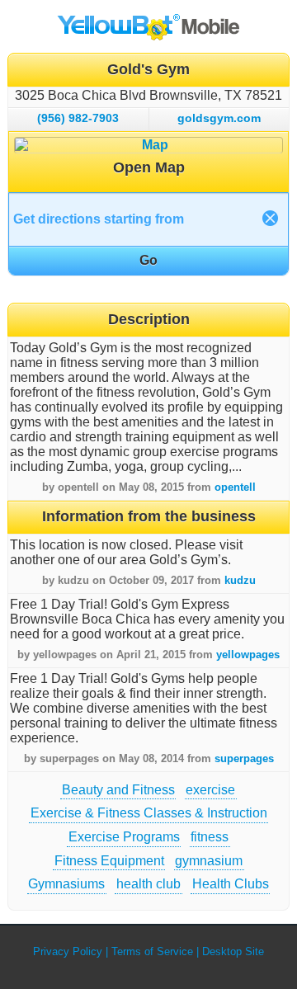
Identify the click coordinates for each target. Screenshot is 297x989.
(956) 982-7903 (78, 118)
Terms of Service (152, 951)
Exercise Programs (124, 837)
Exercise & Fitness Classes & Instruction (149, 813)
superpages (244, 758)
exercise (210, 790)
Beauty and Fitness (118, 790)
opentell (235, 487)
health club (148, 884)
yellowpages (248, 654)
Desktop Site (233, 951)
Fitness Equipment (109, 861)
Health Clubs (230, 884)
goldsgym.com (219, 118)
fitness (210, 837)
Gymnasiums (66, 884)
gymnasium (209, 861)
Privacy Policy (67, 951)
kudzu (240, 580)
